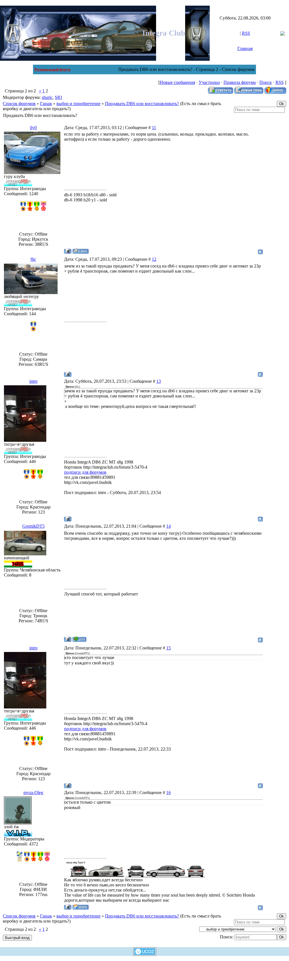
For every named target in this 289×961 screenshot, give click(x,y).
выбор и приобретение (78, 103)
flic (33, 259)
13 (158, 381)
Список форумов (19, 103)
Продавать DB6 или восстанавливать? (142, 103)
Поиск (265, 82)
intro (33, 381)
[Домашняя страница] (81, 907)
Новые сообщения (177, 82)
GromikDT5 (33, 526)
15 (168, 647)
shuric (47, 97)
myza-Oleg (33, 792)
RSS (246, 33)
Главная (245, 48)
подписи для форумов (85, 472)
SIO (58, 97)
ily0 (33, 127)
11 (154, 127)
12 (154, 259)
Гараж (46, 103)
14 (168, 526)
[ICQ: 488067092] (79, 639)
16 (168, 792)
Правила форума (240, 82)
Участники (209, 82)
